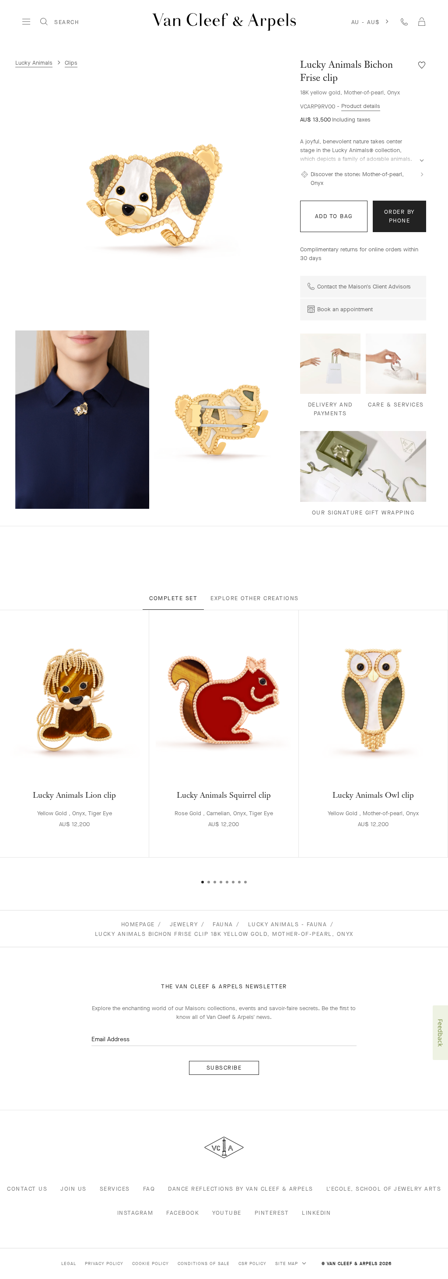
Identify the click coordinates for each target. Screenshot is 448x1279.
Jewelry (184, 924)
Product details (360, 106)
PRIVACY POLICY (104, 1263)
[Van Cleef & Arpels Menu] (26, 22)
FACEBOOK (182, 1212)
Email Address (110, 1039)
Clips (71, 62)
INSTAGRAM (135, 1212)
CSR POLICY (252, 1263)
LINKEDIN (316, 1212)
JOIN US (73, 1188)
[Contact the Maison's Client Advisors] (404, 21)
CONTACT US (27, 1188)
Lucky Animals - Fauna (287, 924)
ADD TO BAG (334, 216)
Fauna (223, 924)
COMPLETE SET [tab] (173, 598)
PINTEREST (272, 1212)
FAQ (149, 1188)
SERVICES (115, 1188)
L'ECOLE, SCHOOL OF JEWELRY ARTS (383, 1188)
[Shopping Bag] (421, 22)
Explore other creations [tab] (254, 598)
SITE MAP (287, 1263)
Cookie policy (150, 1263)
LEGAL (68, 1263)
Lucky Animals (33, 62)
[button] (154, 195)
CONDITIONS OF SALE (204, 1263)
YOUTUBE (227, 1212)
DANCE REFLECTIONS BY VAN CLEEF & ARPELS (240, 1188)
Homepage (138, 924)
